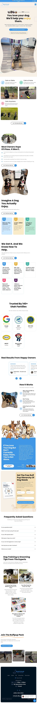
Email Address (19, 495)
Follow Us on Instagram (6, 645)
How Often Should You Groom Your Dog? (26, 586)
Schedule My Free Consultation (18, 29)
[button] (35, 4)
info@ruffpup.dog (18, 696)
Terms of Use (27, 675)
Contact (12, 675)
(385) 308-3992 (18, 693)
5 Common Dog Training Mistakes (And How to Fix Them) (10, 586)
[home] (5, 4)
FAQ (16, 675)
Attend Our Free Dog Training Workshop (18, 32)
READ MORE (24, 459)
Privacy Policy (20, 675)
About (9, 675)
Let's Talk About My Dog (8, 466)
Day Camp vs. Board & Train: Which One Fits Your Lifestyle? (18, 615)
